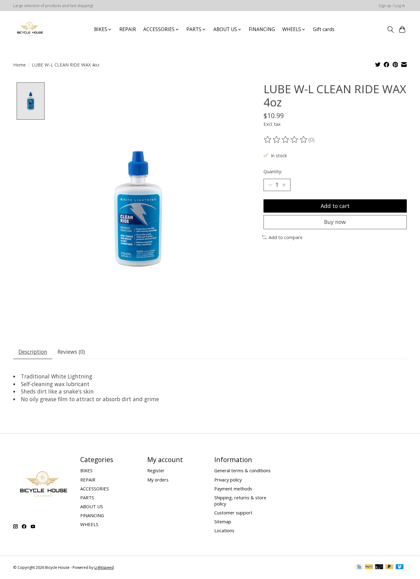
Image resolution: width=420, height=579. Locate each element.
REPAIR (127, 29)
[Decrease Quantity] (270, 185)
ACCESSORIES (94, 488)
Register (155, 470)
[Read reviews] (285, 140)
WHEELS (89, 524)
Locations (224, 530)
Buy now (335, 222)
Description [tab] (32, 351)
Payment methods (233, 488)
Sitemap (222, 521)
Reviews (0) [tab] (71, 351)
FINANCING (262, 29)
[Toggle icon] (390, 29)
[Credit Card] (359, 567)
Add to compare (286, 237)
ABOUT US (91, 506)
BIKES (86, 470)
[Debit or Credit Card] (379, 567)
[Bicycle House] (29, 29)
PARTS (87, 497)
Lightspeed (104, 567)
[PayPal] (369, 567)
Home (19, 65)
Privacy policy (228, 480)
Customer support (233, 512)
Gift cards (324, 29)
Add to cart (335, 206)
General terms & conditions (242, 470)
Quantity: (272, 171)
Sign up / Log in (391, 5)
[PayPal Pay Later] (389, 567)
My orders (157, 480)
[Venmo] (400, 567)
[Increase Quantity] (283, 185)
